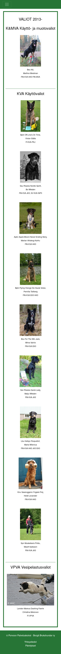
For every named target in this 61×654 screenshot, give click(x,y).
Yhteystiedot (30, 641)
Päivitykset (30, 645)
